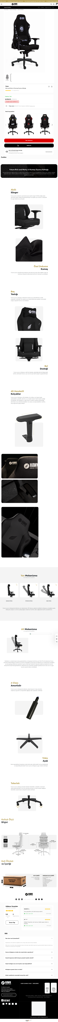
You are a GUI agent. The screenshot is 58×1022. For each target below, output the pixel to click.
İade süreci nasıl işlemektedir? (12, 938)
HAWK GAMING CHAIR (26, 983)
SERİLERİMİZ (36, 983)
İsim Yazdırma (29, 140)
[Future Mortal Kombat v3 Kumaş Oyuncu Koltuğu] (13, 124)
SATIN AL (29, 145)
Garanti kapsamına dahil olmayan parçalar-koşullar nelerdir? (19, 958)
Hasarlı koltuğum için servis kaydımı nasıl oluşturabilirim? (18, 963)
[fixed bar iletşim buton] (56, 641)
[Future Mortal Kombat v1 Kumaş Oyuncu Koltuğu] (45, 124)
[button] (52, 125)
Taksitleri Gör (32, 106)
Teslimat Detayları (49, 151)
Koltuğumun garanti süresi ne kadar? (13, 969)
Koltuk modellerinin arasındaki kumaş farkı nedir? (16, 975)
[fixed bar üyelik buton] (56, 638)
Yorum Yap (12, 922)
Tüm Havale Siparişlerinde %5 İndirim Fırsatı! (35, 1)
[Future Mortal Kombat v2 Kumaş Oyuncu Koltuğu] (29, 124)
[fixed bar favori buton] (56, 636)
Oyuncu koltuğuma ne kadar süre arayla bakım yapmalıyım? (19, 952)
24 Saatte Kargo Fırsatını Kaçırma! (15, 1)
